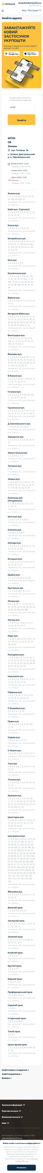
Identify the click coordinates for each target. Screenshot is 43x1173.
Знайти (21, 120)
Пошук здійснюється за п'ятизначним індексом (20, 99)
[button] (13, 1105)
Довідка (6, 1078)
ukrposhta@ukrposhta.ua (12, 1138)
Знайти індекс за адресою (14, 1070)
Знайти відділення (11, 1074)
